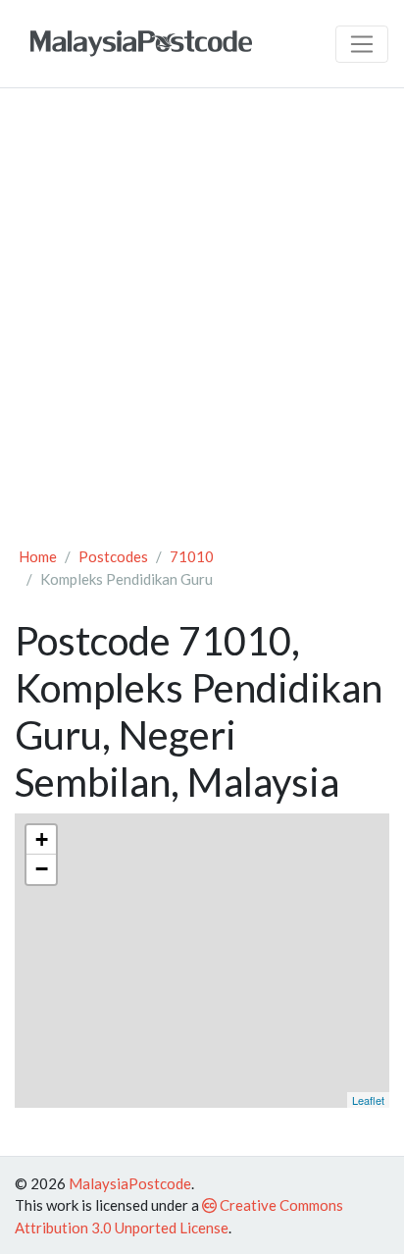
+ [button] (41, 839)
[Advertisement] (202, 316)
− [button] (41, 869)
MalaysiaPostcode (130, 1183)
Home (38, 556)
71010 (192, 556)
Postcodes (113, 556)
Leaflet (368, 1100)
